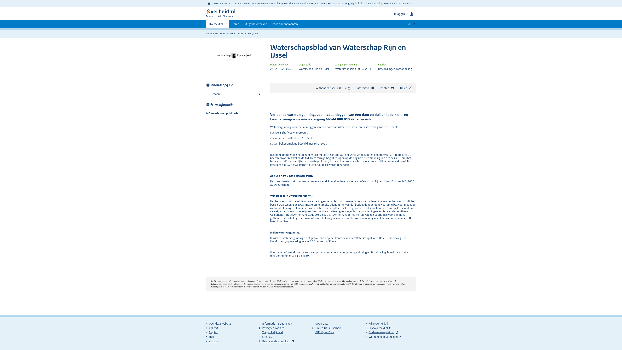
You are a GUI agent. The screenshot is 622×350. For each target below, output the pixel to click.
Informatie (363, 88)
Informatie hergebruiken (277, 323)
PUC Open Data (324, 332)
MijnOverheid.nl (378, 323)
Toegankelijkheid (272, 332)
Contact (213, 328)
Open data (321, 323)
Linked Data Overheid (328, 328)
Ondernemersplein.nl (381, 332)
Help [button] (408, 24)
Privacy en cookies (273, 328)
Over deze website (220, 323)
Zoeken (213, 341)
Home (235, 24)
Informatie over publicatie (222, 113)
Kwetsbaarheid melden (276, 341)
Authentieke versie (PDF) (331, 89)
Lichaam (216, 94)
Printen (384, 88)
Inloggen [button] (399, 14)
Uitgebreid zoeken (256, 24)
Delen (403, 88)
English (213, 332)
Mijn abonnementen (285, 24)
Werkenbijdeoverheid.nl (383, 336)
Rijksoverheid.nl (378, 328)
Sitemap (267, 336)
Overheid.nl (216, 25)
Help (212, 336)
